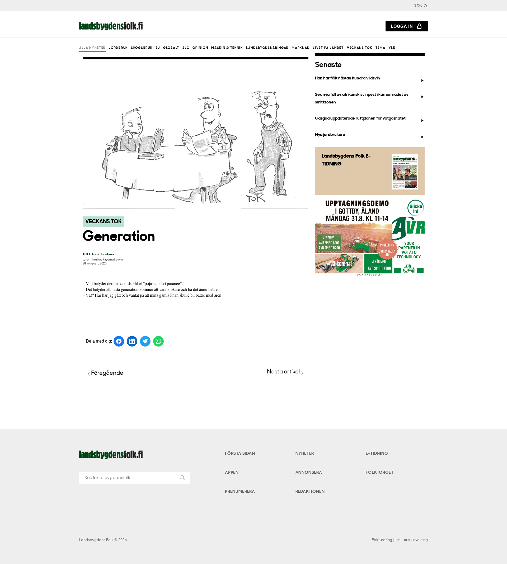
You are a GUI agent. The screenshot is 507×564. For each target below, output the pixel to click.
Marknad (301, 48)
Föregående (107, 373)
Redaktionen (310, 492)
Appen (232, 473)
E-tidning (377, 454)
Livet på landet (328, 48)
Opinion (200, 48)
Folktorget (379, 473)
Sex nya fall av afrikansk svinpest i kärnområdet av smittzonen (362, 99)
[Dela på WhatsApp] (158, 341)
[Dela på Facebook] (119, 341)
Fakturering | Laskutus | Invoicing (400, 540)
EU (158, 48)
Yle (392, 48)
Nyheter (304, 454)
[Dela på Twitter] (145, 341)
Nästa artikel (283, 372)
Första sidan (240, 454)
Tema (380, 48)
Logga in (402, 26)
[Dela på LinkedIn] (132, 341)
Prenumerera (240, 492)
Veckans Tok (359, 48)
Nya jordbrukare (330, 135)
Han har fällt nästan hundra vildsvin (347, 78)
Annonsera (308, 473)
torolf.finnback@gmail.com (103, 259)
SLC (185, 48)
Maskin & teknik (227, 48)
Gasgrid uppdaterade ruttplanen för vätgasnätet (360, 118)
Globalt (171, 48)
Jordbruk (118, 48)
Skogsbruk (141, 48)
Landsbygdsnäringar (267, 48)
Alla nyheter (92, 48)
